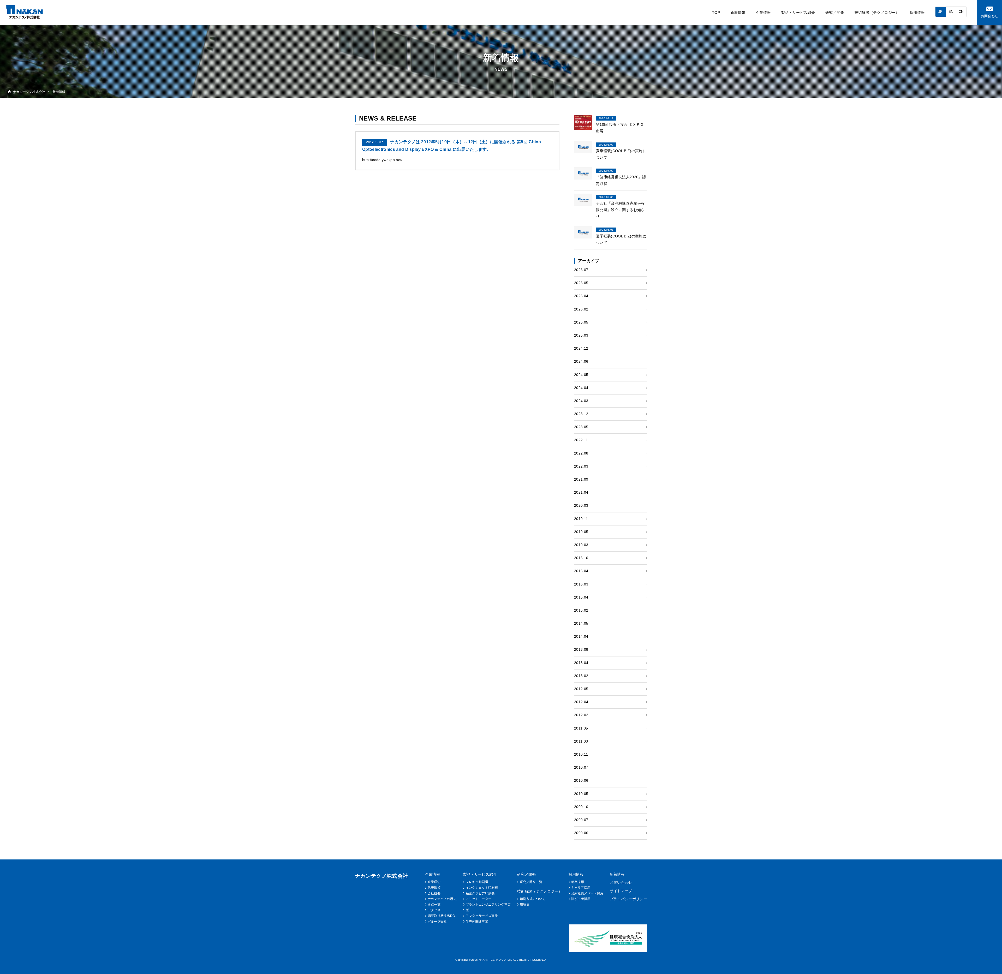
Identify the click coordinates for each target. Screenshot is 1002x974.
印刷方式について (533, 899)
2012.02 (581, 715)
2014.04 (581, 636)
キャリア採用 (581, 887)
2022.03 (581, 466)
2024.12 (581, 348)
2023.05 (581, 427)
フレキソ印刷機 (477, 882)
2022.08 (581, 453)
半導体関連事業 (477, 921)
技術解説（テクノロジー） (877, 12)
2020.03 (581, 505)
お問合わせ (989, 16)
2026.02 (581, 309)
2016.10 (581, 558)
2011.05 (581, 728)
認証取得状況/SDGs (442, 916)
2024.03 (581, 401)
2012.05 (581, 689)
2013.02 (581, 676)
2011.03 (581, 741)
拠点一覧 (434, 904)
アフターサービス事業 (482, 916)
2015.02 (581, 610)
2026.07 (581, 270)
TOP (716, 12)
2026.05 (581, 283)
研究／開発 (834, 12)
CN (961, 12)
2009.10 (581, 807)
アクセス (434, 910)
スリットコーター (479, 899)
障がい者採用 (581, 899)
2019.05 (581, 532)
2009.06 (581, 833)
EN (951, 12)
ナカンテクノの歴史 (442, 899)
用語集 (524, 904)
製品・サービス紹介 (798, 12)
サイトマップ (621, 891)
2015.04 (581, 597)
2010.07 (581, 767)
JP (940, 12)
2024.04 (581, 388)
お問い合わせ (621, 882)
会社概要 (434, 893)
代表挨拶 (434, 887)
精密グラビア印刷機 (480, 893)
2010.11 (581, 754)
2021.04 (581, 492)
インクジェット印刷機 (482, 887)
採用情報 (917, 12)
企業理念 (434, 882)
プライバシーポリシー (628, 899)
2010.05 (581, 794)
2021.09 (581, 479)
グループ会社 (437, 921)
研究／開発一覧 (531, 882)
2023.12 (581, 414)
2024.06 (581, 361)
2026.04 (581, 296)
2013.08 (581, 649)
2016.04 (581, 571)
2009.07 (581, 820)
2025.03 (581, 335)
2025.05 (581, 322)
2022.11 (581, 440)
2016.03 (581, 584)
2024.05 (581, 375)
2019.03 (581, 545)
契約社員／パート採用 (587, 893)
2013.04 (581, 663)
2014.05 (581, 623)
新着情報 (737, 12)
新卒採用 (577, 882)
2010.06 (581, 780)
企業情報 (763, 12)
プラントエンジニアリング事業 (488, 904)
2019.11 (581, 519)
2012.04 (581, 702)
